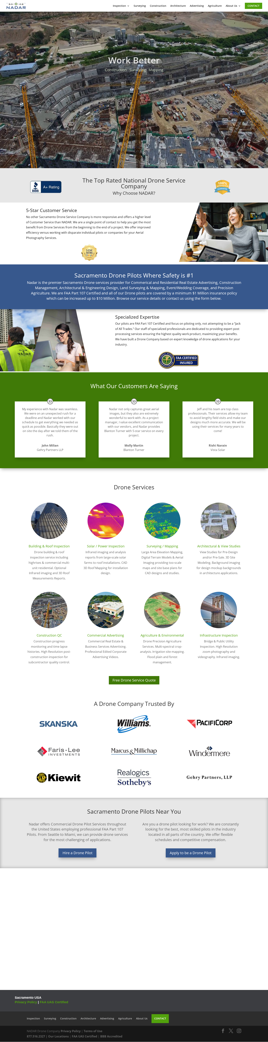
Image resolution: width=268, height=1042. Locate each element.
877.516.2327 (36, 1036)
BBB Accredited (111, 1036)
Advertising (197, 6)
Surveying (140, 6)
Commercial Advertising (105, 635)
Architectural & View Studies (218, 546)
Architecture (178, 6)
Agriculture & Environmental (162, 635)
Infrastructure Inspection (219, 635)
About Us (231, 6)
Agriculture (215, 6)
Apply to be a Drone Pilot (190, 852)
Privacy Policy (26, 1002)
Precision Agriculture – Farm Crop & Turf (134, 67)
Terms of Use (93, 1031)
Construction (158, 6)
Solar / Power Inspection (106, 546)
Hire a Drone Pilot (77, 852)
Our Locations (58, 1036)
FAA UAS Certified (54, 1002)
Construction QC (49, 635)
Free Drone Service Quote (134, 680)
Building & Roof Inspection (49, 546)
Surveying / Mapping (162, 546)
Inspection (119, 6)
